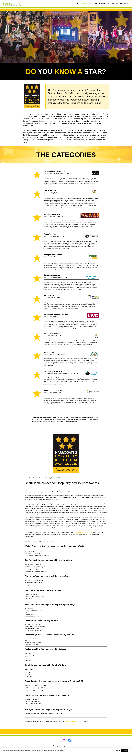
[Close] (130, 750)
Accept (125, 750)
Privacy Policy (60, 750)
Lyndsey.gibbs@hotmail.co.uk (47, 419)
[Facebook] (70, 740)
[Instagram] (63, 740)
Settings (118, 750)
